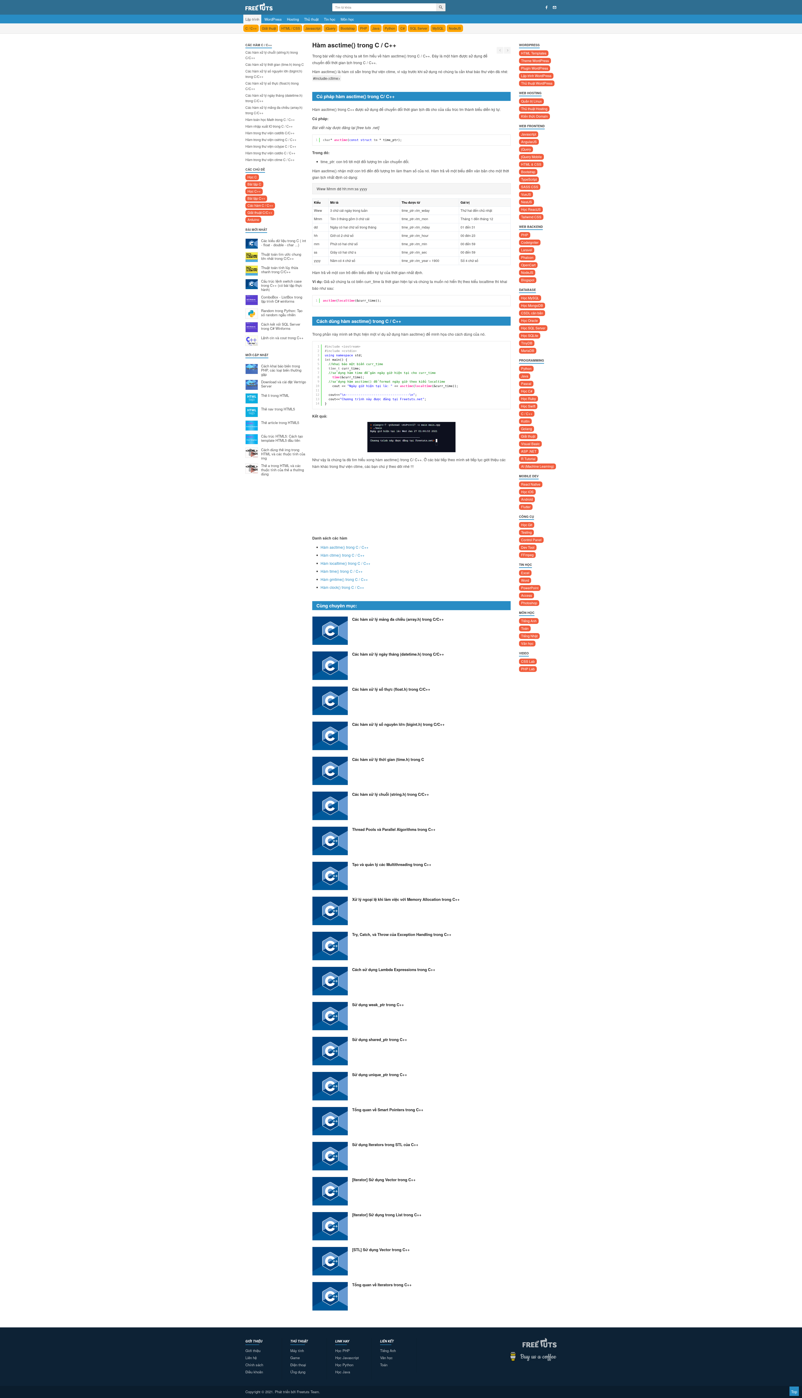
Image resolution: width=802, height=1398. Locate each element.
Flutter (525, 506)
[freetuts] (277, 6)
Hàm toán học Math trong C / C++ (270, 119)
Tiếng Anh (529, 620)
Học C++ (254, 191)
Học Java (342, 1371)
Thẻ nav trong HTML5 (278, 409)
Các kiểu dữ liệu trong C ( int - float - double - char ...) (283, 243)
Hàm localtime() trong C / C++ (345, 563)
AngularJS (529, 141)
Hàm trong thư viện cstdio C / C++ (270, 153)
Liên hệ (251, 1357)
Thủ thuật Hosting (534, 108)
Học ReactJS (531, 209)
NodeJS (455, 28)
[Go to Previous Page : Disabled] (500, 50)
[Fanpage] (546, 7)
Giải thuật (269, 28)
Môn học (347, 19)
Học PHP (342, 1350)
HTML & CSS (531, 164)
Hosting (293, 19)
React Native (530, 484)
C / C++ (251, 28)
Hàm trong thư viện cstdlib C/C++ (269, 133)
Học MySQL (530, 298)
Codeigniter (529, 242)
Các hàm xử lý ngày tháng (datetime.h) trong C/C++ (273, 98)
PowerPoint (529, 587)
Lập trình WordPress (536, 75)
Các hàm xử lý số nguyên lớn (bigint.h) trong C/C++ (273, 74)
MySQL (438, 28)
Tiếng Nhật (529, 636)
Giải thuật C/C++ (259, 212)
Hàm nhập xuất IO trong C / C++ (269, 126)
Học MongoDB (532, 305)
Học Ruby (528, 398)
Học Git (526, 524)
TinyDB (526, 343)
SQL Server (418, 28)
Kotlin (525, 421)
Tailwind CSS (531, 217)
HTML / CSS (290, 28)
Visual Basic (530, 443)
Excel (525, 572)
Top (794, 1391)
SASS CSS (529, 186)
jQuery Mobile (531, 156)
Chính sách (254, 1364)
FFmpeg (527, 554)
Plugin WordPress (534, 68)
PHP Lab (528, 669)
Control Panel (531, 539)
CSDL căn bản (532, 313)
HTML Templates (533, 53)
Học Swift (528, 406)
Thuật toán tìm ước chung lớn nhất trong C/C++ (281, 256)
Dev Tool (527, 547)
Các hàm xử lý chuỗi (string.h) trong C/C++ (271, 55)
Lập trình (252, 19)
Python (390, 28)
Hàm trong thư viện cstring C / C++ (270, 139)
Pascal (526, 383)
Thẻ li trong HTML (275, 395)
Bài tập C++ (256, 198)
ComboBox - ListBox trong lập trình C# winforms (281, 299)
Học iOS (527, 491)
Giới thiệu (252, 1350)
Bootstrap (348, 28)
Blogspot (527, 280)
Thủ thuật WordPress (536, 83)
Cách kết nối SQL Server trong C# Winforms (280, 326)
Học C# (526, 391)
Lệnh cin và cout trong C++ (282, 338)
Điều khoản (254, 1371)
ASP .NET (529, 451)
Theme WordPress (535, 60)
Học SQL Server (533, 328)
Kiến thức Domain (534, 116)
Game (295, 1357)
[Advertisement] (275, 548)
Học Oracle (529, 320)
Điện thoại (298, 1364)
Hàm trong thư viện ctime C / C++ (269, 159)
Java (375, 28)
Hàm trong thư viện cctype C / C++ (270, 146)
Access (526, 595)
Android (527, 499)
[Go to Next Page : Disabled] (507, 50)
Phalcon (527, 257)
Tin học (329, 19)
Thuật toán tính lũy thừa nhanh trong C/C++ (279, 269)
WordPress (273, 19)
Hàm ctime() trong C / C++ (342, 555)
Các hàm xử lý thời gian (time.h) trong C (274, 64)
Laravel (526, 250)
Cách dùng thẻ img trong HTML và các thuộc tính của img (283, 454)
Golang (526, 428)
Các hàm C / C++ (260, 205)
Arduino (253, 219)
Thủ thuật (311, 19)
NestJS (526, 201)
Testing (526, 532)
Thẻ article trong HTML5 (280, 422)
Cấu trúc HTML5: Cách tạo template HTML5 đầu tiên (282, 438)
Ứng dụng (297, 1371)
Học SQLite (529, 335)
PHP (363, 28)
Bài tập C (254, 184)
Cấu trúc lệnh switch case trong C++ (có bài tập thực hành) (281, 285)
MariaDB (527, 350)
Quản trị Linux (531, 101)
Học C (252, 177)
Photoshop (529, 603)
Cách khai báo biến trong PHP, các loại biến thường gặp (281, 370)
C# (402, 28)
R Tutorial (528, 458)
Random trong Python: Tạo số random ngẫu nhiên (281, 313)
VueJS (526, 194)
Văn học (527, 643)
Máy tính (297, 1350)
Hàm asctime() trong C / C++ (344, 547)
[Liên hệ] (555, 7)
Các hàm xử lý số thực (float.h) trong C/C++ (272, 86)
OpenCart (528, 265)
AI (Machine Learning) (537, 466)
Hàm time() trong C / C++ (342, 571)
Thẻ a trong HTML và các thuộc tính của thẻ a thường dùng (282, 469)
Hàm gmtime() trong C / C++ (344, 579)
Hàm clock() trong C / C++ (342, 587)
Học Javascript (347, 1357)
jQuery (330, 28)
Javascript (312, 28)
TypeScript (529, 179)
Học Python (344, 1364)
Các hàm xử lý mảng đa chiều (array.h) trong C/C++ (273, 110)
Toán (525, 628)
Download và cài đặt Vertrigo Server (283, 384)
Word (525, 580)
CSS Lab (528, 661)
